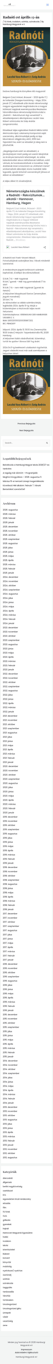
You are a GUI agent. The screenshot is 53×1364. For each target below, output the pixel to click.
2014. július (7, 1077)
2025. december (10, 526)
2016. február (9, 1006)
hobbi (5, 1237)
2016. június (8, 989)
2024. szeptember (11, 590)
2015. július (7, 1031)
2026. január (8, 522)
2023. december (10, 627)
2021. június (8, 741)
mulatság (7, 1266)
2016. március (9, 1002)
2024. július (8, 598)
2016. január (8, 1010)
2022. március (9, 707)
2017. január (8, 960)
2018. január (8, 909)
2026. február (9, 518)
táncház (6, 1296)
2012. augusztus (10, 1157)
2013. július (7, 1124)
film (4, 1207)
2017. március (9, 951)
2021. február (9, 758)
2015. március (9, 1048)
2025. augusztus (10, 543)
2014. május (8, 1086)
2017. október (9, 922)
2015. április (8, 1044)
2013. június (8, 1128)
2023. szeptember (11, 640)
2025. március (9, 564)
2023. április (8, 657)
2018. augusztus (10, 884)
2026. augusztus (10, 510)
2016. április (8, 997)
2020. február (9, 808)
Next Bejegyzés (26, 430)
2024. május (8, 606)
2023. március (9, 661)
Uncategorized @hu (12, 1308)
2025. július (8, 547)
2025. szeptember (11, 539)
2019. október (9, 825)
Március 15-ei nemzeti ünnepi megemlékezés (23, 481)
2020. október (9, 775)
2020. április (8, 800)
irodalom (16, 21)
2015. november (10, 1018)
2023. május (8, 653)
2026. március (9, 514)
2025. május (8, 556)
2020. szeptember (11, 779)
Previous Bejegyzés (26, 423)
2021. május (8, 745)
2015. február (9, 1052)
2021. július (7, 737)
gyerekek (7, 1224)
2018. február (9, 905)
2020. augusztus (10, 783)
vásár (5, 1317)
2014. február (9, 1098)
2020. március (9, 804)
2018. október (9, 876)
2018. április (8, 897)
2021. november (10, 720)
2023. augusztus (10, 644)
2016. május (8, 993)
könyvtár (7, 1262)
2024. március (9, 615)
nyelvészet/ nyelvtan (12, 1270)
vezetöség (8, 1321)
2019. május (8, 846)
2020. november (10, 770)
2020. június (8, 791)
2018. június (8, 888)
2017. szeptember (11, 926)
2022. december (10, 674)
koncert (6, 1258)
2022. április (8, 703)
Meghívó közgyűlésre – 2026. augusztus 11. (22, 477)
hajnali (6, 1228)
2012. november (10, 1149)
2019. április (8, 850)
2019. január (8, 863)
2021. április (8, 749)
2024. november (10, 581)
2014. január (8, 1103)
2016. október (9, 972)
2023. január (8, 669)
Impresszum (26, 1349)
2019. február (9, 859)
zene (5, 1325)
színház (24, 21)
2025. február (9, 568)
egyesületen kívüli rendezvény (17, 1199)
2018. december (10, 867)
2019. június (8, 842)
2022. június (8, 699)
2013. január (8, 1145)
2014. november (10, 1065)
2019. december (10, 817)
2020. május (8, 796)
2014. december (10, 1061)
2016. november (10, 968)
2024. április (8, 611)
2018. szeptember (11, 880)
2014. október (9, 1069)
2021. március (9, 754)
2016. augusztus (10, 981)
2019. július (7, 838)
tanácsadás (8, 1291)
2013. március (9, 1136)
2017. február (9, 955)
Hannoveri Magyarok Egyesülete (17, 1233)
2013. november (10, 1111)
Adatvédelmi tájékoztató (26, 1352)
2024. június (8, 602)
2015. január (8, 1056)
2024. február (9, 619)
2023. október (9, 636)
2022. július (8, 695)
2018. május (8, 892)
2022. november (10, 678)
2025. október (9, 535)
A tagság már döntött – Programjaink (20, 473)
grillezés (6, 1220)
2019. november (10, 821)
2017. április (8, 947)
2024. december (10, 577)
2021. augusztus (10, 732)
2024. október (9, 585)
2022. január (8, 711)
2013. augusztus (10, 1119)
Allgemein (7, 1182)
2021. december (10, 716)
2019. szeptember (11, 829)
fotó (5, 1216)
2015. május (8, 1040)
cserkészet (8, 1191)
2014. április (8, 1090)
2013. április (8, 1132)
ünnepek (7, 1313)
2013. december (10, 1107)
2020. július (8, 787)
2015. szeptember (11, 1027)
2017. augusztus (10, 930)
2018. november (10, 871)
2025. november (10, 531)
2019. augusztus (10, 833)
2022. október (9, 682)
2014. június (8, 1082)
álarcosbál (8, 1178)
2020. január (8, 812)
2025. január (8, 573)
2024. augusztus (10, 594)
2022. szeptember (11, 686)
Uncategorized (9, 1304)
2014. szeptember (11, 1073)
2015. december (10, 1014)
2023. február (9, 665)
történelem (8, 1300)
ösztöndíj (7, 1275)
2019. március (9, 854)
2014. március (9, 1094)
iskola (5, 1245)
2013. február (9, 1140)
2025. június (8, 552)
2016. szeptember (11, 976)
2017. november (10, 918)
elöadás (6, 1203)
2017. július (7, 934)
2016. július (7, 985)
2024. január (8, 623)
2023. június (8, 648)
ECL (4, 1195)
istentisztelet (9, 1249)
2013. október (9, 1115)
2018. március (9, 901)
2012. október (9, 1153)
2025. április (8, 560)
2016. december (10, 964)
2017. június (8, 939)
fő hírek (7, 21)
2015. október (9, 1023)
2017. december (10, 913)
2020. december (10, 766)
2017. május (8, 943)
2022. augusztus (10, 690)
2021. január (8, 762)
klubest (6, 1254)
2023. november (10, 631)
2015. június (8, 1035)
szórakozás (34, 21)
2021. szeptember (11, 728)
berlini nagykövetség (12, 1186)
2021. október (9, 724)
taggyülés (7, 1287)
